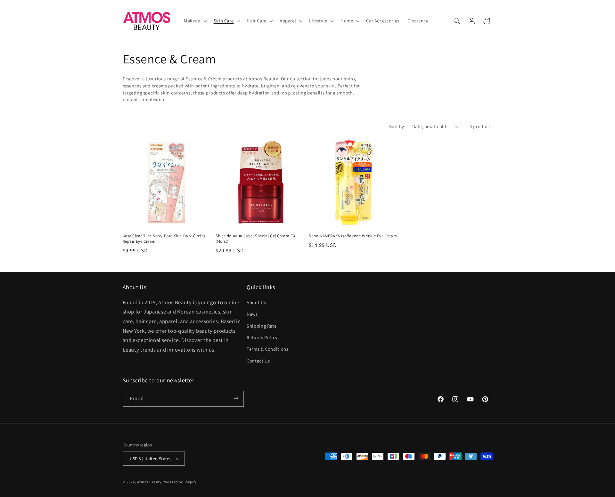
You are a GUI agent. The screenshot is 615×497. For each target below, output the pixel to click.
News (252, 314)
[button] (194, 21)
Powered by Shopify (179, 481)
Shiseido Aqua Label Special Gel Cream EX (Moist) (255, 238)
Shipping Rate (261, 325)
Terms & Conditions (267, 349)
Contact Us (258, 360)
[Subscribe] (235, 398)
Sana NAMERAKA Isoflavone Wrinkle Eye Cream (353, 236)
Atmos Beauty (149, 481)
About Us (256, 302)
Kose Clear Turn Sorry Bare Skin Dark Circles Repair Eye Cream (164, 238)
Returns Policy (262, 337)
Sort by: (397, 126)
